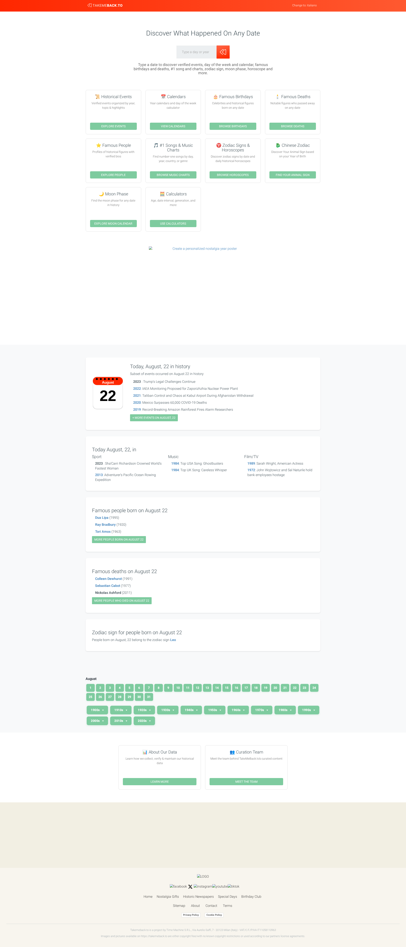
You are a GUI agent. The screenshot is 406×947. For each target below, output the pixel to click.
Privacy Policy (191, 914)
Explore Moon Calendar (113, 223)
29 (129, 697)
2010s (119, 720)
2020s (142, 720)
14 (217, 687)
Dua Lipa (101, 518)
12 (197, 687)
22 (294, 687)
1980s (283, 710)
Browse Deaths (292, 126)
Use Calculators (173, 223)
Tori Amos (103, 532)
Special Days (227, 897)
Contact (211, 906)
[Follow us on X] (190, 886)
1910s (119, 710)
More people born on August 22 (119, 539)
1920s (142, 710)
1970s (260, 710)
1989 (251, 463)
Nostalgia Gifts (168, 897)
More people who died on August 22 (121, 600)
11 (187, 687)
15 (226, 687)
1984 (175, 463)
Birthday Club (251, 897)
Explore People (113, 175)
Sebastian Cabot (107, 586)
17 (246, 687)
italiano (312, 5)
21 (285, 687)
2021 (137, 396)
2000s (95, 720)
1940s (189, 710)
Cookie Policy (214, 914)
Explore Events (113, 126)
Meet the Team (246, 781)
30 (139, 697)
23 (304, 687)
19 (265, 687)
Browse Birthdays (233, 126)
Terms (227, 906)
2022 (137, 389)
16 (236, 687)
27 (110, 697)
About (195, 906)
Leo (173, 640)
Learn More (160, 781)
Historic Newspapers (198, 897)
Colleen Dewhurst (108, 579)
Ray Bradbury (105, 525)
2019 (137, 410)
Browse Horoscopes (233, 175)
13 (207, 687)
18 (256, 687)
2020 (137, 403)
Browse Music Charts (173, 175)
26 (100, 697)
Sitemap (179, 906)
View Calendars (173, 126)
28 (119, 697)
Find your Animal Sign (293, 175)
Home (148, 897)
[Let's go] (223, 52)
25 (90, 697)
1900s (95, 710)
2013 (99, 475)
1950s (213, 710)
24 (314, 687)
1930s (166, 710)
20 (275, 687)
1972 (251, 470)
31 (149, 697)
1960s (236, 710)
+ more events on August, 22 (154, 417)
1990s (307, 710)
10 (178, 687)
